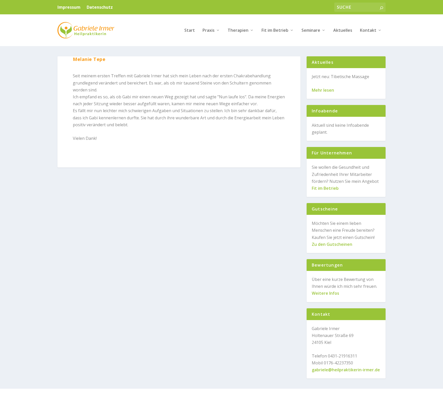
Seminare (310, 30)
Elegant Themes (96, 395)
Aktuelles (342, 30)
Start (189, 30)
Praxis (209, 30)
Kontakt (368, 30)
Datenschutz (100, 7)
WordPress (151, 395)
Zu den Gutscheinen (332, 244)
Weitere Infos (325, 293)
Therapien (238, 30)
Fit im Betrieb (274, 30)
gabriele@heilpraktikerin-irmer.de (346, 370)
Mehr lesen (323, 90)
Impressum (68, 7)
